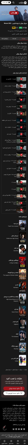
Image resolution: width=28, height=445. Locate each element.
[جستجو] (13, 2)
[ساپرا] (5, 428)
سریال (21, 34)
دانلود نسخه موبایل (14, 388)
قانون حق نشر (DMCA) (18, 425)
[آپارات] (24, 429)
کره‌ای (25, 34)
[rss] (13, 429)
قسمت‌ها (14, 38)
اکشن (17, 34)
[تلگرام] (19, 429)
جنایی (13, 34)
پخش (13, 13)
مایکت (25, 370)
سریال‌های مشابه (5, 38)
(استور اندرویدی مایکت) (14, 437)
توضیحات (23, 38)
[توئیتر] (21, 429)
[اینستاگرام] (16, 429)
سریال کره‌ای (15, 370)
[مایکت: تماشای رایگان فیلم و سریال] (23, 2)
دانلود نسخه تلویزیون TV (13, 393)
